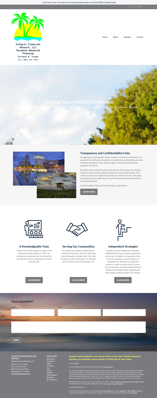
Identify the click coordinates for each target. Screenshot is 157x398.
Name (13, 307)
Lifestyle (50, 373)
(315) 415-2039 (136, 7)
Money (49, 370)
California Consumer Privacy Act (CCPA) (127, 382)
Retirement (51, 359)
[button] (115, 37)
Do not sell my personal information (113, 384)
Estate (49, 363)
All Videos (50, 377)
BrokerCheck (109, 367)
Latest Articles (52, 375)
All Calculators (52, 379)
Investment (51, 361)
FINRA (121, 391)
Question (15, 319)
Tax (48, 368)
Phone (105, 307)
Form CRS (76, 363)
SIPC (125, 391)
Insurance (50, 366)
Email (60, 307)
